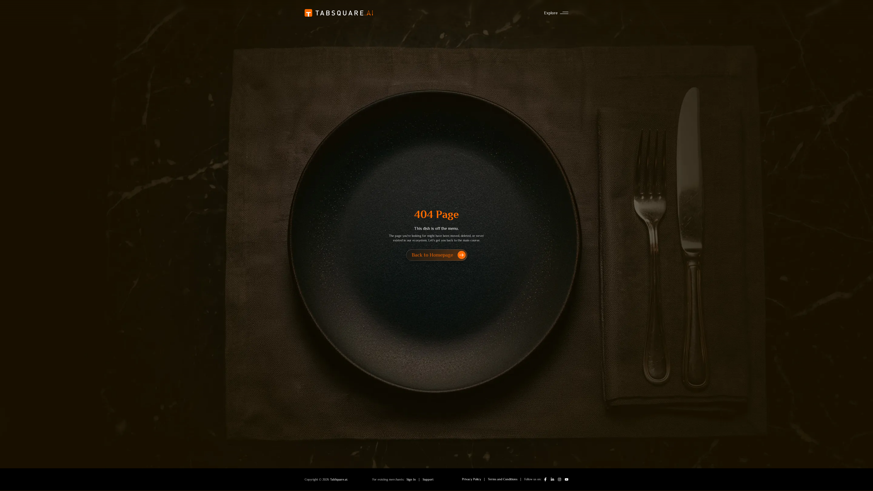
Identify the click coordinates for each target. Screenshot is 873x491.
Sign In (411, 479)
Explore (551, 13)
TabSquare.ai (338, 479)
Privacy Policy (471, 479)
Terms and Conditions (502, 479)
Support (428, 479)
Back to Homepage (432, 255)
